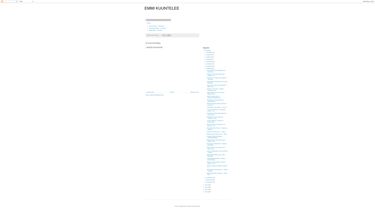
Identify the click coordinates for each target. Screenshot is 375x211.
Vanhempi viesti (194, 92)
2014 (206, 192)
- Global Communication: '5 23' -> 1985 (216, 134)
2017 (206, 185)
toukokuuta (209, 66)
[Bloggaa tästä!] (165, 35)
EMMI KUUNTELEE (162, 8)
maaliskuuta (209, 177)
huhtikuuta (209, 68)
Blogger (198, 206)
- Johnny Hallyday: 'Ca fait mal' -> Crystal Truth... (215, 121)
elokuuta (208, 59)
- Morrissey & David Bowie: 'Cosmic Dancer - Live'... (215, 162)
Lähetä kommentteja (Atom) (156, 95)
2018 (206, 50)
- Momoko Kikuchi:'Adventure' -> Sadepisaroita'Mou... (214, 137)
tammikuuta (209, 182)
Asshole (161, 26)
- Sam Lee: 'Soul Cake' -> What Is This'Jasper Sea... (215, 89)
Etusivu (172, 92)
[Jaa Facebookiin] (168, 35)
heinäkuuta (209, 61)
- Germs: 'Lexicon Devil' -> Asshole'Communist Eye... (213, 97)
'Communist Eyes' (154, 28)
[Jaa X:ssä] (166, 35)
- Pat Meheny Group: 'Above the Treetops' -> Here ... (214, 117)
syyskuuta (209, 57)
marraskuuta (209, 52)
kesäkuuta (209, 64)
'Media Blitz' (152, 30)
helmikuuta (209, 180)
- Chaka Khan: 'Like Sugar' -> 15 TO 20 (216, 107)
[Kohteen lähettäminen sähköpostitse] (163, 35)
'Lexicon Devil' (153, 26)
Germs (149, 23)
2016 (206, 187)
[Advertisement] (215, 31)
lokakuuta (209, 54)
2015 (206, 189)
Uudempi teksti (150, 92)
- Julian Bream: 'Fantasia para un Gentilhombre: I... (215, 100)
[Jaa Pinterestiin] (170, 35)
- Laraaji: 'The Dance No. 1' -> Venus (215, 131)
